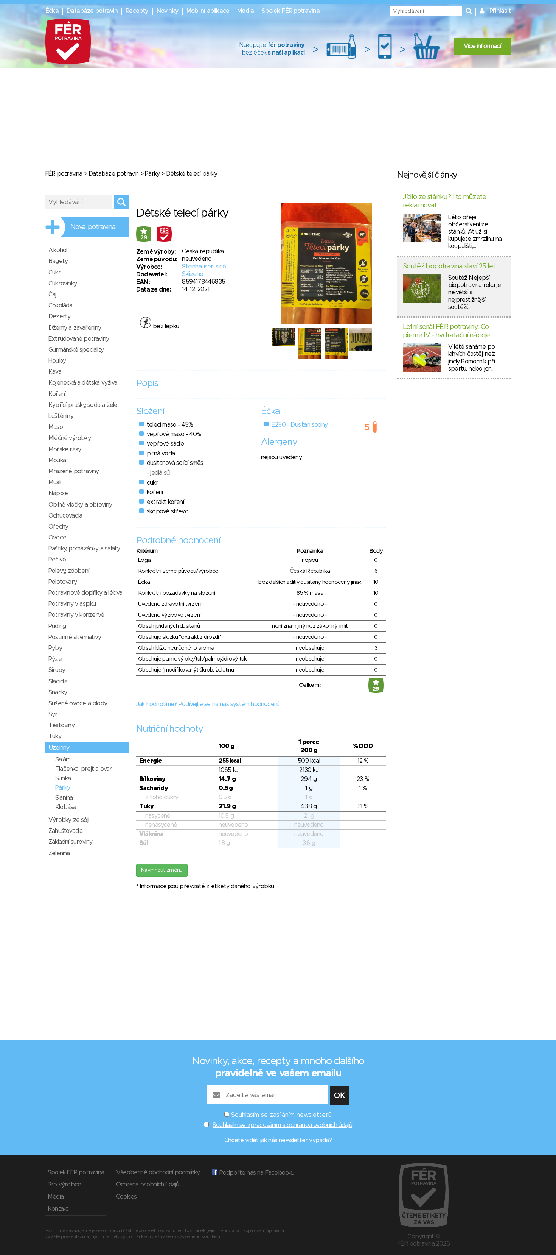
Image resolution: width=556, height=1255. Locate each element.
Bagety (58, 261)
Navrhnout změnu (162, 870)
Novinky (168, 11)
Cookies (126, 1197)
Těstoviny (61, 725)
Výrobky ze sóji (68, 820)
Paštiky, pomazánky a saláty (84, 549)
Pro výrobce (64, 1185)
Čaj (52, 295)
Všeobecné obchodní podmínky (158, 1172)
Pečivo (57, 560)
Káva (54, 372)
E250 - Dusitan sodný (300, 425)
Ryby (55, 648)
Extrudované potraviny (78, 339)
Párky (152, 174)
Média (245, 11)
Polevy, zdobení (68, 571)
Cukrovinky (62, 284)
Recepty (137, 11)
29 (143, 237)
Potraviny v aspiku (72, 604)
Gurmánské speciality (76, 350)
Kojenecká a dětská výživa (82, 383)
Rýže (55, 659)
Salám (62, 759)
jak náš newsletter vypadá (294, 1140)
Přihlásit (500, 11)
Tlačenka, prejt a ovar (83, 769)
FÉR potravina (63, 174)
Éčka (52, 11)
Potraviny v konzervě (76, 615)
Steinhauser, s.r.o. (204, 266)
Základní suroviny (70, 842)
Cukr (54, 273)
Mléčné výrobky (69, 438)
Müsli (54, 482)
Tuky (54, 736)
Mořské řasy (64, 449)
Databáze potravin (92, 11)
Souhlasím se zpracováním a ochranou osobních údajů (282, 1125)
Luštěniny (60, 416)
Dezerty (59, 316)
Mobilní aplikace (207, 11)
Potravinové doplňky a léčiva (85, 593)
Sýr (52, 714)
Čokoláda (60, 305)
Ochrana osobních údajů (147, 1185)
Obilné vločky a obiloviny (80, 505)
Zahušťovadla (65, 831)
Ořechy (58, 527)
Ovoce (57, 538)
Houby (57, 361)
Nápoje (58, 493)
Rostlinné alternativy (74, 637)
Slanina (64, 798)
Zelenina (59, 853)
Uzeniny (58, 748)
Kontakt (58, 1209)
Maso (55, 427)
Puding (57, 626)
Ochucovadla (65, 516)
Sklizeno (192, 274)
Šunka (63, 778)
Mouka (57, 460)
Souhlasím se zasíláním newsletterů (281, 1115)
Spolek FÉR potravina (291, 11)
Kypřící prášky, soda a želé (82, 405)
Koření (56, 394)
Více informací (482, 46)
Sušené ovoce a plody (77, 703)
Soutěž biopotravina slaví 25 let (449, 266)
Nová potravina (93, 227)
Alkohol (57, 250)
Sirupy (56, 670)
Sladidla (58, 681)
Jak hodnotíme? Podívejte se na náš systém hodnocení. (207, 704)
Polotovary (62, 582)
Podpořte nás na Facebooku (255, 1173)
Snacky (57, 692)
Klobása (65, 807)
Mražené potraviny (73, 471)
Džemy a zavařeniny (74, 328)
